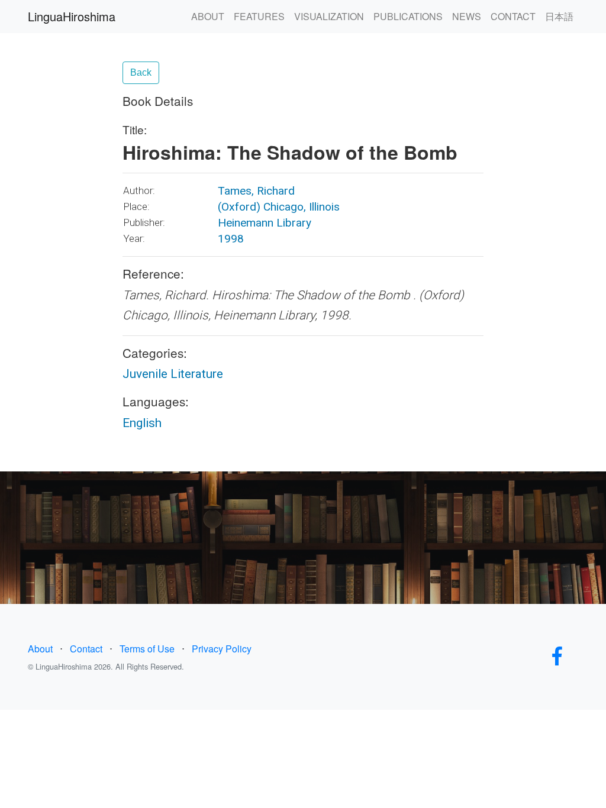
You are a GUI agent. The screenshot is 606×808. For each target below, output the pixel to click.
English (142, 423)
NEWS (466, 16)
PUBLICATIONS (408, 16)
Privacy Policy (222, 648)
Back (141, 72)
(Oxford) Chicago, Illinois (279, 207)
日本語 (559, 16)
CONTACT (513, 16)
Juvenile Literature (173, 374)
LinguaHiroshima (71, 16)
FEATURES (259, 16)
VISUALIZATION (329, 16)
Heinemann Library (264, 223)
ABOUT (207, 16)
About (40, 648)
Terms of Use (147, 648)
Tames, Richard (256, 191)
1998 (231, 238)
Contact (86, 648)
